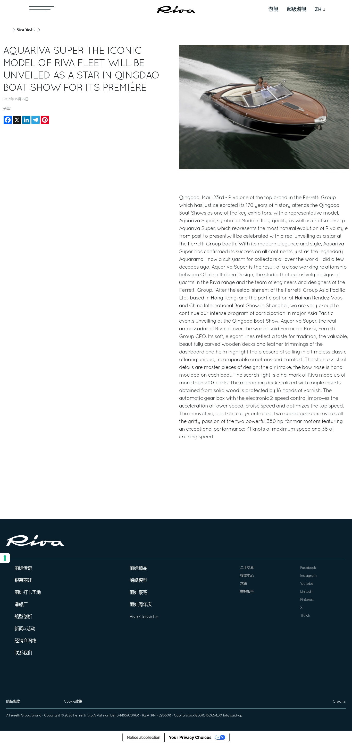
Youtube (306, 584)
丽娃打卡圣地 (27, 593)
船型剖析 (23, 617)
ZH (318, 9)
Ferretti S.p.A (84, 715)
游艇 (273, 9)
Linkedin (307, 592)
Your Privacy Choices (190, 737)
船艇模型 (138, 581)
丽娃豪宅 (138, 593)
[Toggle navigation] (41, 9)
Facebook (308, 568)
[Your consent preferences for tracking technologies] (5, 558)
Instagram (308, 576)
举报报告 (247, 592)
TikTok (305, 615)
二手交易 (247, 568)
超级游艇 (296, 9)
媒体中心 (247, 576)
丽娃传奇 (23, 568)
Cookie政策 (73, 701)
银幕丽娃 (23, 581)
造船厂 (21, 605)
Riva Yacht (25, 30)
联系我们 (23, 653)
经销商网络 (25, 641)
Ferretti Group (20, 715)
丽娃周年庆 (141, 605)
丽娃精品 (138, 568)
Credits (339, 701)
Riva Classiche (144, 617)
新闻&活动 (24, 629)
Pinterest (307, 599)
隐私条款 (13, 701)
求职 (243, 584)
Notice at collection (143, 737)
